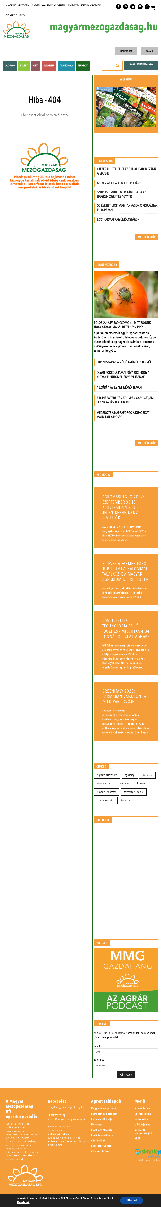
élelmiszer (126, 801)
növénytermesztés (106, 792)
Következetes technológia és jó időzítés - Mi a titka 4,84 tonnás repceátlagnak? (125, 629)
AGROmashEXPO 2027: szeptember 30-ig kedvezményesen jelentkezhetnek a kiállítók (123, 507)
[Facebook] (118, 6)
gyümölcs (147, 775)
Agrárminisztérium (107, 775)
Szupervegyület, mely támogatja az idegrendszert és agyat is (121, 194)
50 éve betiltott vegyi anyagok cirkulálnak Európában (127, 207)
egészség (130, 775)
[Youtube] (140, 6)
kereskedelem (104, 784)
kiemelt (141, 784)
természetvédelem (133, 792)
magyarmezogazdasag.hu (104, 27)
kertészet (124, 784)
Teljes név (99, 1060)
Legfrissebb (104, 161)
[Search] (118, 66)
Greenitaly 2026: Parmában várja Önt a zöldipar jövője (124, 696)
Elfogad (131, 1200)
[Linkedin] (132, 6)
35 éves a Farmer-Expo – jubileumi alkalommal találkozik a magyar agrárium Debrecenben (126, 571)
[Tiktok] (147, 6)
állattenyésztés (105, 801)
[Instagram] (125, 6)
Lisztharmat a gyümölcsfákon (118, 219)
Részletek (23, 1202)
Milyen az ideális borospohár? (118, 183)
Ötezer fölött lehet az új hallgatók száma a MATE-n (126, 171)
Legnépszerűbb (106, 265)
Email (97, 1046)
